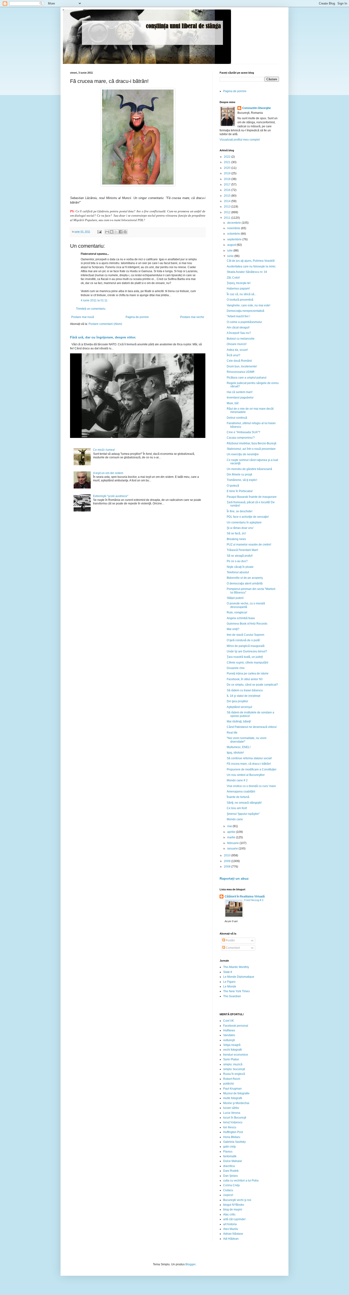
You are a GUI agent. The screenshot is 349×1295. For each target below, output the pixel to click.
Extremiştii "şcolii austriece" (110, 496)
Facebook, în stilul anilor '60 (245, 679)
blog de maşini (232, 1209)
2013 (227, 206)
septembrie (234, 239)
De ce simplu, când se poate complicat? (252, 684)
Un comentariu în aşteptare (244, 522)
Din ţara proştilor (237, 701)
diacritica (229, 1166)
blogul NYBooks (233, 1204)
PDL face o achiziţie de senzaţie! (248, 516)
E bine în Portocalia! (240, 491)
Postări (230, 940)
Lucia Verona (231, 1113)
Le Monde (229, 986)
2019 (227, 173)
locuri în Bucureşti (234, 1117)
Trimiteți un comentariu (90, 308)
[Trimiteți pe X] (116, 231)
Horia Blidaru (231, 1137)
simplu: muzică (232, 1064)
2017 (227, 184)
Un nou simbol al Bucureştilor (246, 775)
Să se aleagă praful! (240, 555)
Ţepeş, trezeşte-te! (238, 283)
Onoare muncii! (236, 344)
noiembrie (234, 228)
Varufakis (229, 1035)
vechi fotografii (232, 1049)
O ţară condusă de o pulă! (243, 640)
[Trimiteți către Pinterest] (125, 231)
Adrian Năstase (233, 1233)
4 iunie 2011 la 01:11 (94, 300)
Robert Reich (231, 1079)
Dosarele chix (236, 668)
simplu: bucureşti (234, 1069)
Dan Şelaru (230, 1175)
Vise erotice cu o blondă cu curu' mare (251, 786)
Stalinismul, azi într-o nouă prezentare (251, 449)
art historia (230, 1224)
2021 (227, 162)
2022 (227, 156)
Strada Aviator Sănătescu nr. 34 (247, 272)
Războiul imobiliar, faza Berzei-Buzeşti (251, 443)
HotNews (229, 1030)
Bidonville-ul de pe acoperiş (245, 577)
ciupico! (228, 1195)
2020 (227, 168)
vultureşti (229, 1040)
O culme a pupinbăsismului (244, 322)
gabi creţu (229, 1146)
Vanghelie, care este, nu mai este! (248, 305)
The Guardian (232, 996)
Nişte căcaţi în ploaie (240, 567)
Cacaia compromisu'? (241, 437)
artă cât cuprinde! (234, 1219)
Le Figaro (229, 981)
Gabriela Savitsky (234, 1141)
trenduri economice (235, 1054)
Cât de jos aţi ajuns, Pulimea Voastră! (251, 260)
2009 (227, 861)
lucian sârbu (231, 1108)
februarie (233, 843)
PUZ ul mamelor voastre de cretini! (249, 544)
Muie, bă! (233, 403)
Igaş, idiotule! (235, 752)
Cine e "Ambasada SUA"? (243, 432)
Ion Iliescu (229, 1127)
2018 (227, 179)
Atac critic (229, 1214)
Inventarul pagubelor (240, 397)
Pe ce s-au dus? (237, 561)
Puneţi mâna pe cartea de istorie (248, 673)
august (232, 245)
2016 (227, 190)
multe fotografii (232, 1098)
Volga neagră (232, 1045)
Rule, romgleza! (237, 612)
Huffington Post (233, 1132)
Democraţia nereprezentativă (245, 311)
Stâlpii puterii (235, 598)
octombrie (234, 233)
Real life (232, 732)
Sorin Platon (231, 1059)
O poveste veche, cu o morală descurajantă (246, 605)
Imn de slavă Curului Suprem (245, 634)
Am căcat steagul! (238, 327)
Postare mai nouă (82, 317)
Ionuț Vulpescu (232, 1122)
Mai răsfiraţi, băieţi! (239, 721)
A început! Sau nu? (239, 333)
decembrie (234, 222)
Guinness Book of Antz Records (247, 623)
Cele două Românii (239, 360)
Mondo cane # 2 (237, 780)
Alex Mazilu (230, 1229)
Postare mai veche (192, 317)
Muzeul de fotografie (236, 1093)
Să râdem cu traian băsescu (245, 690)
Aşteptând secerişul (239, 707)
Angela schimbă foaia (241, 618)
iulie (230, 250)
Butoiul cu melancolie (241, 338)
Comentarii (232, 947)
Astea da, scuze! (237, 349)
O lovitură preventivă (240, 299)
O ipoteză (233, 485)
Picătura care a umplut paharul (246, 377)
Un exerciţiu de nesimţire (243, 454)
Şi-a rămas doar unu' (240, 528)
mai (230, 826)
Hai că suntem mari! (239, 392)
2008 (227, 866)
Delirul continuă (237, 417)
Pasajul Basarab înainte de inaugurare (252, 496)
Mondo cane (235, 819)
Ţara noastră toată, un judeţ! (245, 657)
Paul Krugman (232, 1088)
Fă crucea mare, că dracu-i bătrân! (249, 763)
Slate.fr (227, 972)
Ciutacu (228, 1190)
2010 (227, 855)
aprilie (231, 832)
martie (231, 837)
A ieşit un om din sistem (108, 473)
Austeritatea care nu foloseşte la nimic (251, 266)
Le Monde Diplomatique (238, 976)
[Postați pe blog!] (111, 231)
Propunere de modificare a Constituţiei (251, 769)
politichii (228, 1083)
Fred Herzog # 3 (253, 900)
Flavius (227, 1151)
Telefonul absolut (238, 572)
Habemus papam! (238, 288)
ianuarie (233, 848)
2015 (227, 195)
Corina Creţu (231, 1185)
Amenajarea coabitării (241, 791)
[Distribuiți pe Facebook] (120, 231)
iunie (230, 256)
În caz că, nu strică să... (241, 294)
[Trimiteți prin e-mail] (107, 231)
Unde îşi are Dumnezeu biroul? (247, 651)
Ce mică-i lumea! (104, 449)
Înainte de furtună (238, 797)
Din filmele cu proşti (239, 474)
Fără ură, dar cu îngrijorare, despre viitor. (103, 337)
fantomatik (229, 1156)
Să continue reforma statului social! (249, 758)
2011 (227, 217)
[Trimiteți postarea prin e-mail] (99, 231)
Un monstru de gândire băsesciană (249, 469)
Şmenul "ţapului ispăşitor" (243, 814)
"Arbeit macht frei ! (238, 316)
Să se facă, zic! (236, 533)
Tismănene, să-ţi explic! (242, 480)
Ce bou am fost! (237, 808)
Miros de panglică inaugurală (245, 646)
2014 (227, 201)
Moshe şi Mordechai (236, 1103)
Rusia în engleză (234, 1074)
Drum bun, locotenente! (242, 366)
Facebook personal (235, 1025)
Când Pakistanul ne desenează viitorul (252, 727)
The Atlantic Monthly (236, 967)
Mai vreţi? (233, 629)
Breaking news (236, 539)
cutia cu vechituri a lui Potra (241, 1180)
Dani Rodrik (231, 1170)
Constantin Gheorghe (256, 108)
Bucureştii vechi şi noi (237, 1200)
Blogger (190, 1264)
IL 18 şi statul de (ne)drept (243, 695)
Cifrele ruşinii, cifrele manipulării (247, 662)
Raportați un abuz (234, 878)
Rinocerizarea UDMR (241, 372)
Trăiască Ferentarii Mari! (242, 550)
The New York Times (236, 991)
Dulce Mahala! (232, 1161)
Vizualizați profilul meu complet (240, 139)
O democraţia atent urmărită (245, 583)
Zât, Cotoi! (233, 277)
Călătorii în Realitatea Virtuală (245, 896)
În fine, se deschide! (239, 511)
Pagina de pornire (137, 317)
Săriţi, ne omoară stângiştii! (244, 802)
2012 (227, 212)
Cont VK (228, 1020)
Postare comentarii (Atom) (105, 324)
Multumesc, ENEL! (238, 747)
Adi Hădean (231, 1238)
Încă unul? (233, 355)
